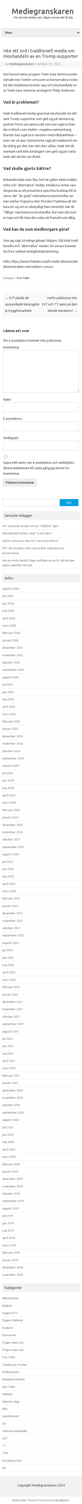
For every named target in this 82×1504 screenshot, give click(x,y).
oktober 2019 (11, 1193)
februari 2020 (11, 1164)
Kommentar (11, 347)
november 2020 (12, 1097)
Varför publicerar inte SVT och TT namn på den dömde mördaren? (59, 304)
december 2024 (12, 736)
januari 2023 (10, 905)
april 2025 (8, 706)
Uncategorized (12, 1460)
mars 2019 (9, 1245)
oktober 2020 (11, 1105)
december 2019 (12, 1178)
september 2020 (13, 1112)
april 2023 (8, 883)
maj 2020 (8, 1141)
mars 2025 (9, 714)
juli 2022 (7, 950)
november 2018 (12, 1274)
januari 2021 (10, 1082)
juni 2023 (8, 869)
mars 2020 (9, 1156)
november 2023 (12, 832)
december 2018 (12, 1267)
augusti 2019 (10, 1208)
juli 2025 (7, 684)
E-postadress (12, 418)
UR (4, 1467)
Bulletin (7, 1305)
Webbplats (11, 438)
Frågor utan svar (13, 1349)
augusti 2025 (10, 677)
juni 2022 (8, 957)
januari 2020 (10, 1171)
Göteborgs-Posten (14, 1364)
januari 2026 (10, 640)
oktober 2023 (11, 839)
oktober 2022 (11, 928)
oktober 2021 (11, 1016)
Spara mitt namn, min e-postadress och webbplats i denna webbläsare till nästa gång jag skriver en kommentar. (39, 468)
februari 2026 (11, 632)
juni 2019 (8, 1223)
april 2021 (8, 1060)
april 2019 (8, 1237)
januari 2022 (10, 994)
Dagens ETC (10, 1312)
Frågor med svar (13, 1342)
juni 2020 (8, 1134)
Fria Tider (23, 277)
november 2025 (12, 655)
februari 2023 (11, 898)
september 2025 (13, 669)
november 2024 (12, 743)
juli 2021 (7, 1038)
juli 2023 (7, 861)
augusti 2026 (10, 588)
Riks (5, 1408)
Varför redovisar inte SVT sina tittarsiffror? (30, 540)
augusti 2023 (10, 854)
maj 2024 (8, 787)
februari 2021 (11, 1075)
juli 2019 (7, 1215)
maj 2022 (8, 964)
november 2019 (12, 1186)
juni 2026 (8, 603)
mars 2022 (9, 979)
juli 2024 (7, 773)
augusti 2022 (10, 942)
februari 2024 (11, 810)
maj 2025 (8, 699)
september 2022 (13, 935)
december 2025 (12, 647)
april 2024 (8, 795)
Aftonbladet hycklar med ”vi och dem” (27, 533)
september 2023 (13, 846)
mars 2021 (9, 1068)
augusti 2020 (10, 1119)
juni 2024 (8, 780)
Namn (7, 399)
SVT (5, 1438)
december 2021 (12, 1001)
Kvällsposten (10, 1371)
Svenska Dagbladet (14, 1430)
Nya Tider (8, 1386)
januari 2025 (10, 728)
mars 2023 (9, 891)
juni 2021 (8, 1046)
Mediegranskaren (43, 11)
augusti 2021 (10, 1031)
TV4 (5, 1453)
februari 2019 (11, 1252)
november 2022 (12, 920)
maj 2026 (8, 610)
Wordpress (61, 1500)
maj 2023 (8, 876)
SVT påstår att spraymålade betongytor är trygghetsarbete (22, 304)
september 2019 (13, 1200)
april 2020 (8, 1149)
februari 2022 (11, 987)
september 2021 (13, 1023)
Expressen (9, 1335)
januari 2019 (10, 1260)
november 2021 (12, 1009)
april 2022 (8, 972)
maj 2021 (8, 1053)
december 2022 (12, 913)
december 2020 (12, 1090)
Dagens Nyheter (12, 1320)
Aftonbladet (10, 1298)
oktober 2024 (11, 751)
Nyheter (7, 1394)
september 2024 (13, 758)
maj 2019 (8, 1230)
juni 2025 (8, 692)
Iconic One (19, 1500)
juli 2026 (7, 595)
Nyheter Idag (10, 1401)
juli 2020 (7, 1127)
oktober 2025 (11, 662)
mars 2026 (9, 625)
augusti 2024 (10, 765)
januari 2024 (10, 817)
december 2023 (12, 824)
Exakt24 (7, 1327)
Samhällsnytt (10, 1416)
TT (4, 1445)
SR (4, 1423)
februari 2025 (11, 721)
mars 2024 (9, 802)
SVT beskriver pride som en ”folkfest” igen (30, 526)
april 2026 (8, 618)
